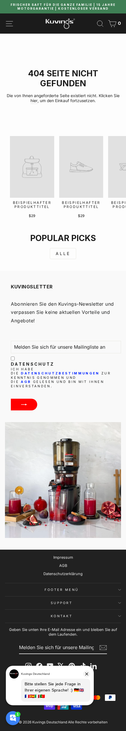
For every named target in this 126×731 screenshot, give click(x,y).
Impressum (63, 557)
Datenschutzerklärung (63, 574)
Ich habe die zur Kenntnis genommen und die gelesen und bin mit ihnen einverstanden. (61, 377)
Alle (63, 253)
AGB (26, 382)
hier (34, 100)
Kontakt (61, 616)
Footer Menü (62, 590)
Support (61, 603)
